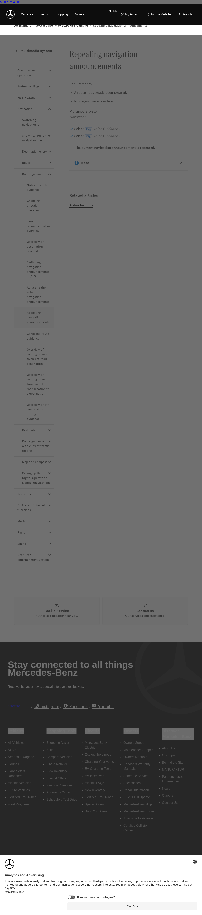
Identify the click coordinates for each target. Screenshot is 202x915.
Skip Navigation (10, 1)
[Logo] (10, 14)
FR (115, 11)
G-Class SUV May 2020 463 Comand (62, 25)
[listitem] (27, 14)
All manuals (22, 25)
